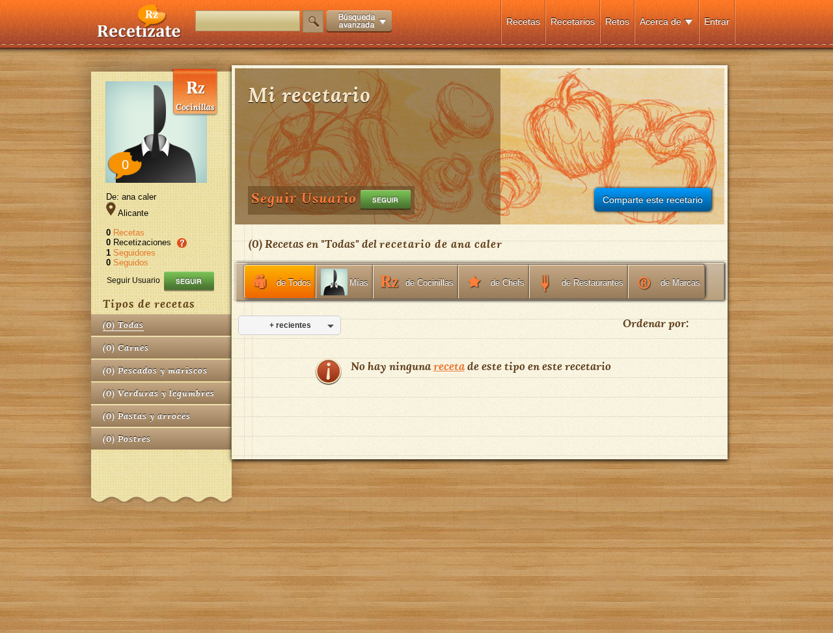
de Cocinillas (429, 283)
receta (449, 365)
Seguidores (134, 253)
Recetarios (573, 21)
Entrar (717, 21)
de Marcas (680, 283)
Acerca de (660, 21)
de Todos (294, 283)
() (123, 324)
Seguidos (130, 262)
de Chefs (508, 283)
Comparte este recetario (653, 200)
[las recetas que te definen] (140, 34)
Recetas (523, 21)
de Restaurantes (592, 283)
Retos (617, 21)
